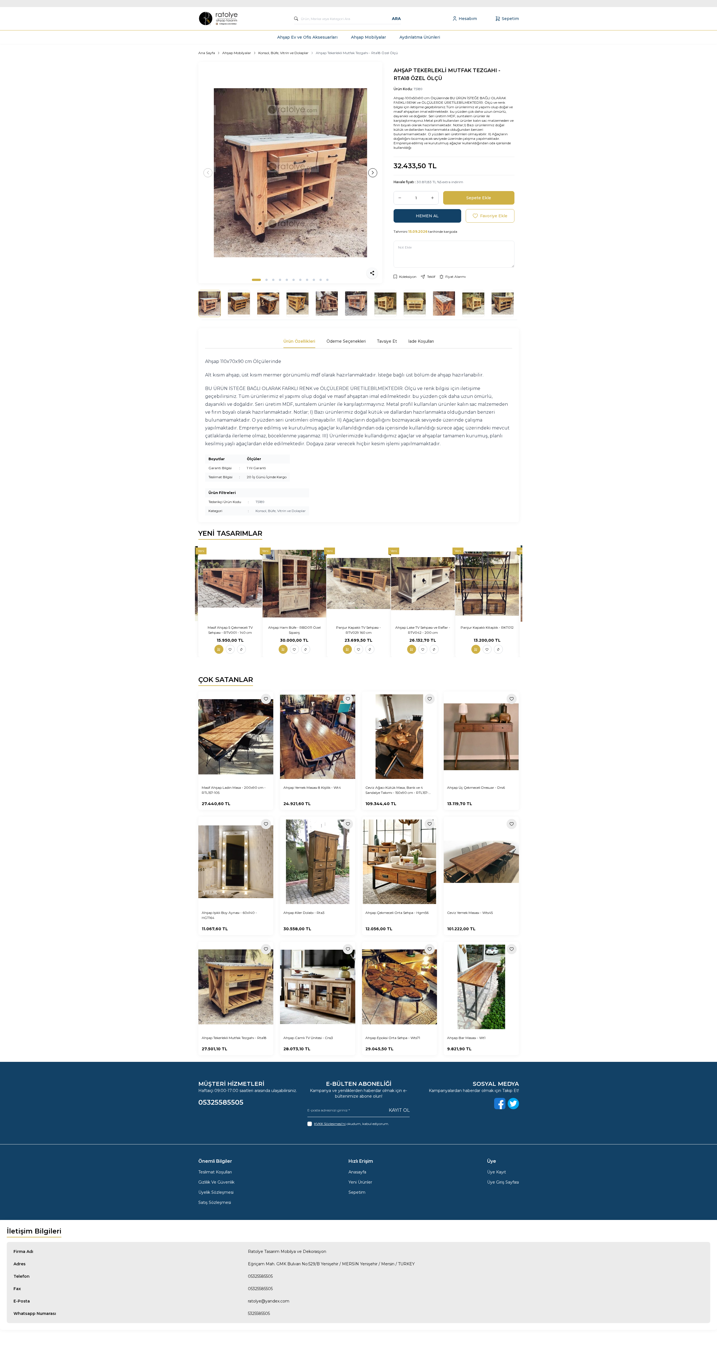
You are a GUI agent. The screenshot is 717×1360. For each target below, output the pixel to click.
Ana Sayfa (206, 53)
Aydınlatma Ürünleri (419, 37)
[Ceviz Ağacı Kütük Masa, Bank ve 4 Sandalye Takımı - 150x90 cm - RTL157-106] (399, 737)
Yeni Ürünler (360, 1182)
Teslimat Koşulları (215, 1172)
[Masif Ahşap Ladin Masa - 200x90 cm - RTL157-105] (236, 737)
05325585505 (260, 1276)
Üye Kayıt (496, 1172)
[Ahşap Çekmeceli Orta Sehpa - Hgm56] (399, 862)
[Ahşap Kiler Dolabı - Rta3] (317, 862)
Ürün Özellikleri (299, 341)
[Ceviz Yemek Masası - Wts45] (481, 862)
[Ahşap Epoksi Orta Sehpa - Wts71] (399, 987)
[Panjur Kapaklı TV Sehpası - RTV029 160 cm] (358, 583)
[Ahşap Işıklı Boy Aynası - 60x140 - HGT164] (236, 862)
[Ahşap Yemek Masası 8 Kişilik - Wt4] (317, 737)
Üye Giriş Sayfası (503, 1182)
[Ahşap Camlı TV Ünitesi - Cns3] (317, 987)
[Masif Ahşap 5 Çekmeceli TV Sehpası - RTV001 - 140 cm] (230, 583)
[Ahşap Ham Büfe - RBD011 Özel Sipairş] (294, 583)
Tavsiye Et (387, 341)
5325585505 (259, 1313)
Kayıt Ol (399, 1110)
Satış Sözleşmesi (214, 1202)
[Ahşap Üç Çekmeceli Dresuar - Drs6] (481, 737)
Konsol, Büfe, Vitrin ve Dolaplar (283, 53)
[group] (290, 172)
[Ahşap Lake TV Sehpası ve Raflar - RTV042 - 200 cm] (423, 583)
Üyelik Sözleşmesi (216, 1192)
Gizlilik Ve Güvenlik (216, 1182)
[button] (256, 280)
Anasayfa (357, 1172)
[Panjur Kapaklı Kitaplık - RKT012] (487, 583)
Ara (396, 18)
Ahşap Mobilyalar (368, 37)
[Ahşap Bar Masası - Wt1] (481, 987)
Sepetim (356, 1192)
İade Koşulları (421, 341)
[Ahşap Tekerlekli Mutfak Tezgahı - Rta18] (236, 987)
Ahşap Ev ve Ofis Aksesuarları (307, 37)
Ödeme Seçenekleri (346, 341)
